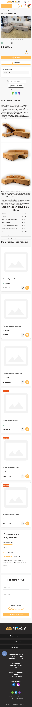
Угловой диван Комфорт (12, 326)
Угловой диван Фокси (11, 515)
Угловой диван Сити (19, 10)
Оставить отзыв (16, 614)
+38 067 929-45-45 (16, 654)
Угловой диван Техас (10, 420)
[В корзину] (27, 288)
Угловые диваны (7, 10)
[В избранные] (26, 52)
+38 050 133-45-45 (16, 656)
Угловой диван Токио (11, 467)
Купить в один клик (16, 86)
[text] (9, 608)
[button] (9, 39)
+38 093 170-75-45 (16, 659)
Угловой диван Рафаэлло (12, 373)
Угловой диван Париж (11, 279)
